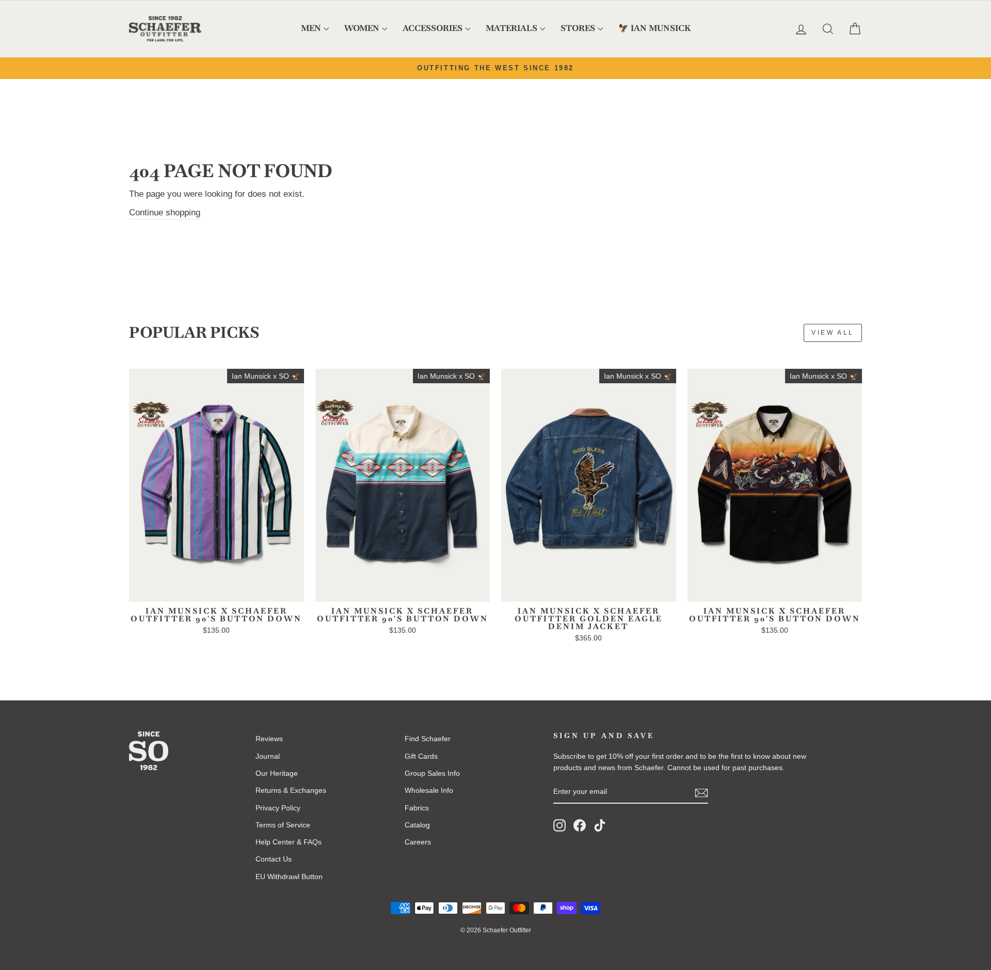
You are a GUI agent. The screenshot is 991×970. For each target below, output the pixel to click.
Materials (511, 28)
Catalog (417, 825)
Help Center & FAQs (288, 842)
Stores (578, 28)
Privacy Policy (277, 808)
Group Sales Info (432, 773)
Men (311, 28)
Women (361, 28)
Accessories (432, 28)
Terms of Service (282, 825)
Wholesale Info (429, 790)
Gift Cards (421, 756)
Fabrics (417, 808)
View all (832, 332)
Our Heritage (276, 773)
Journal (267, 756)
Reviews (269, 738)
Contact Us (273, 859)
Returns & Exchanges (290, 790)
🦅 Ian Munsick (654, 28)
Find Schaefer (428, 738)
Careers (418, 842)
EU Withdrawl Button (289, 876)
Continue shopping (164, 212)
